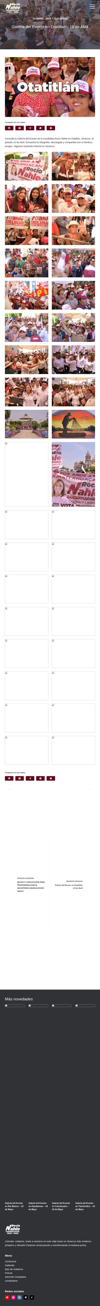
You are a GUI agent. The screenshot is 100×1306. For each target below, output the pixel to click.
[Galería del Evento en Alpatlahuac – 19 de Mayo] (38, 1101)
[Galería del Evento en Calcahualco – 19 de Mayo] (61, 1101)
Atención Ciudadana (15, 1277)
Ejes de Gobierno (14, 1269)
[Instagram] (13, 1297)
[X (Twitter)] (19, 128)
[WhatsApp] (40, 128)
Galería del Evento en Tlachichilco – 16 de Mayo (85, 1206)
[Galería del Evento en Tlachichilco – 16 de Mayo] (85, 1101)
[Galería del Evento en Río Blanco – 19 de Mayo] (14, 1101)
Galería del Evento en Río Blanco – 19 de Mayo (14, 1206)
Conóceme (10, 1261)
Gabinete (9, 1265)
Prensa (8, 1273)
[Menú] (92, 6)
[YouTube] (7, 1297)
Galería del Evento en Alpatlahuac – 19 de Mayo (38, 1206)
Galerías (61, 18)
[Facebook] (9, 128)
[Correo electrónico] (51, 128)
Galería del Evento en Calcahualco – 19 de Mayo (61, 1206)
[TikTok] (32, 1297)
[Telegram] (30, 128)
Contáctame (11, 1281)
